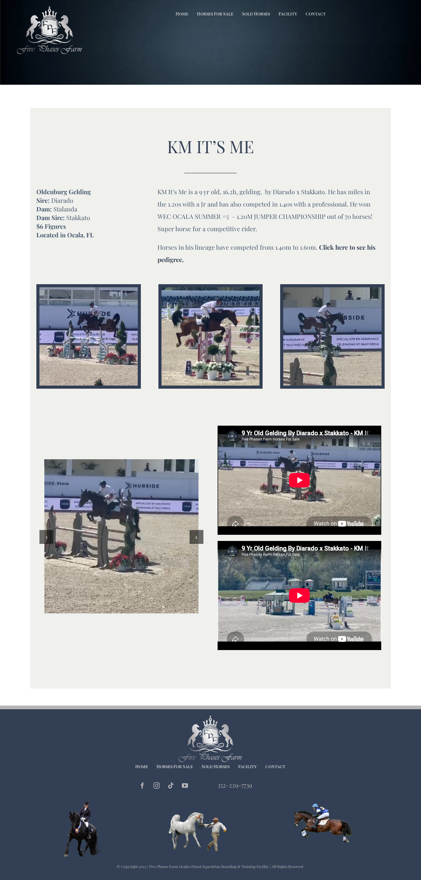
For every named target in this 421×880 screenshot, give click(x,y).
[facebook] (142, 785)
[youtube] (184, 785)
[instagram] (156, 785)
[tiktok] (170, 785)
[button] (46, 537)
